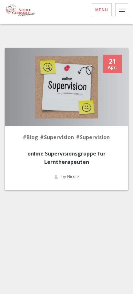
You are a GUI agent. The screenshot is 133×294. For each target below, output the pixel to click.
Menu (101, 10)
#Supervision (57, 137)
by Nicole (70, 176)
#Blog (30, 137)
